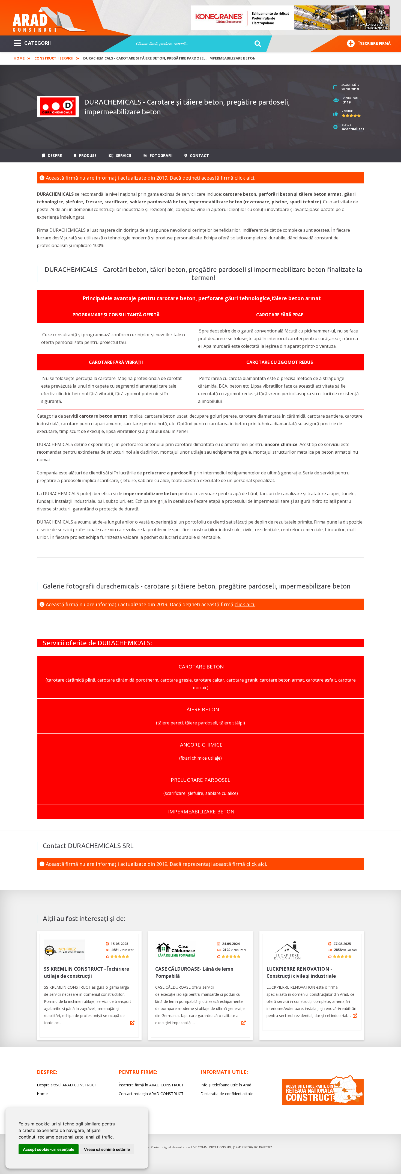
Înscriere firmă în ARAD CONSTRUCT (151, 1084)
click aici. (245, 177)
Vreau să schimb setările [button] (107, 1149)
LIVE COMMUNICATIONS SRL (211, 1147)
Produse (87, 155)
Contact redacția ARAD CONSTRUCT (151, 1093)
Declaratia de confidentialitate (226, 1093)
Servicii (123, 155)
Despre (54, 155)
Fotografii (160, 155)
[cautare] (256, 44)
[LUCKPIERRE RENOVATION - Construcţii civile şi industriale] (287, 950)
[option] (290, 17)
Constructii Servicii (53, 58)
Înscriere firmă (374, 43)
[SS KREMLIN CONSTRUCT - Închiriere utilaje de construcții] (64, 950)
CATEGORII (37, 43)
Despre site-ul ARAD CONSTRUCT (67, 1084)
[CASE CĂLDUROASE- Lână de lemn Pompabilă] (175, 950)
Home (19, 58)
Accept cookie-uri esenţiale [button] (48, 1149)
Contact (199, 155)
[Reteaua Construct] (323, 1103)
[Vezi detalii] (132, 1022)
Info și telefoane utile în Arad (225, 1084)
